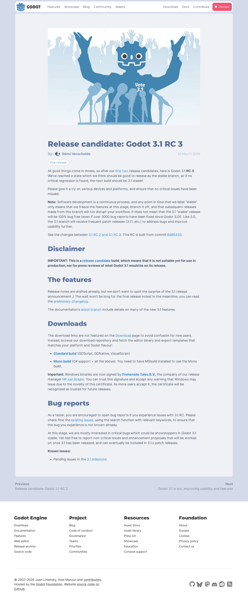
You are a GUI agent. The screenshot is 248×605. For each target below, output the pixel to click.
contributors (92, 580)
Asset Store (132, 525)
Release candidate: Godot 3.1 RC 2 (41, 489)
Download (170, 7)
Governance (77, 536)
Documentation (24, 530)
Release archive (25, 546)
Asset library (132, 530)
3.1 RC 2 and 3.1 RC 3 (105, 235)
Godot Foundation (49, 584)
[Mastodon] (207, 584)
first (118, 171)
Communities (78, 551)
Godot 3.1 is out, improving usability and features (195, 489)
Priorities (75, 546)
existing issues (82, 420)
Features (53, 7)
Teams (73, 541)
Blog (86, 7)
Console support (135, 551)
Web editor (21, 541)
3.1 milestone (97, 459)
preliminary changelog (71, 301)
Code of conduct (81, 530)
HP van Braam (73, 379)
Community (102, 7)
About (183, 525)
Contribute (201, 7)
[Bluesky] (199, 585)
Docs (185, 7)
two (125, 171)
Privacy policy (188, 541)
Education (131, 546)
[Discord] (214, 585)
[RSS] (229, 584)
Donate (223, 7)
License (184, 536)
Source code (23, 551)
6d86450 (174, 235)
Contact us (186, 546)
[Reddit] (222, 584)
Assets (120, 7)
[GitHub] (192, 584)
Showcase (71, 7)
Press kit (130, 536)
